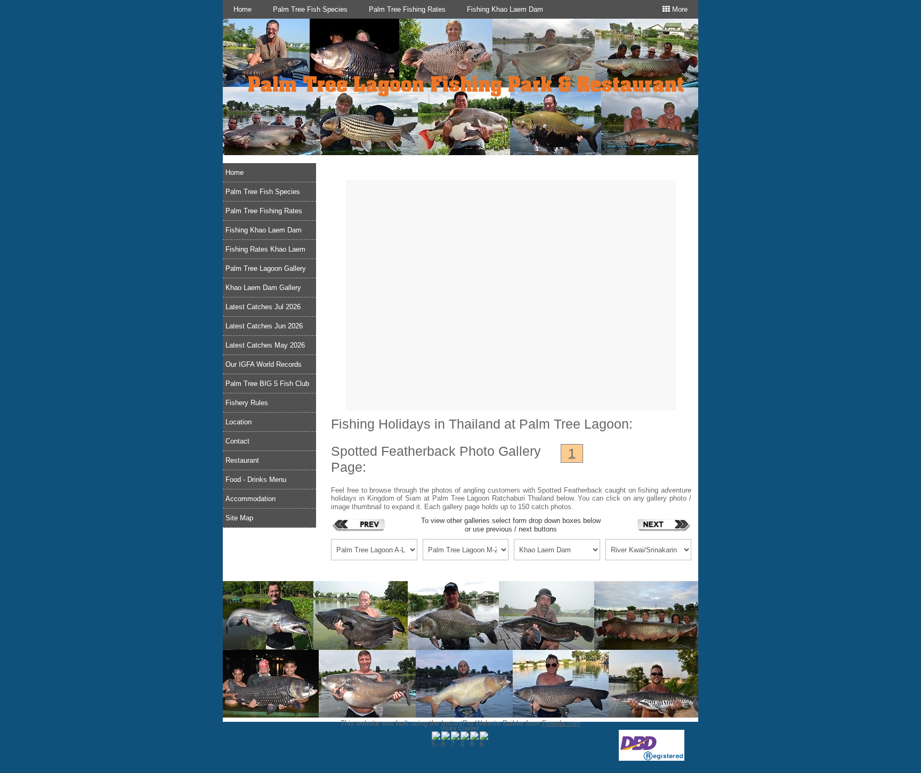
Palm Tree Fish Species (310, 9)
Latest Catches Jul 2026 (263, 307)
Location (238, 422)
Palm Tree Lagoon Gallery (265, 268)
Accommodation (250, 499)
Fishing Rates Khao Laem (265, 249)
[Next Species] (663, 525)
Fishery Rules (246, 403)
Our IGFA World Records (263, 364)
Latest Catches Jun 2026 (264, 326)
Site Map (239, 518)
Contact (237, 441)
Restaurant (242, 460)
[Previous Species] (358, 525)
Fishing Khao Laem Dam (505, 9)
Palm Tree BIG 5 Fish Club (267, 384)
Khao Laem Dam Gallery (263, 288)
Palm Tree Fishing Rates (407, 9)
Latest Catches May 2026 (265, 345)
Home (242, 9)
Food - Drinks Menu (255, 480)
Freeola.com (561, 723)
